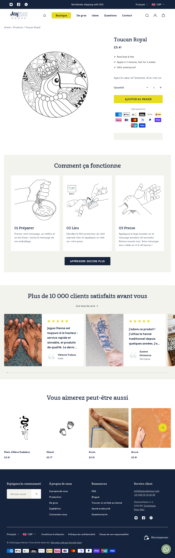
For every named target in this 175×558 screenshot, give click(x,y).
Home (7, 27)
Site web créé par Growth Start (66, 542)
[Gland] (66, 428)
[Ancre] (151, 428)
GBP (30, 534)
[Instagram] (11, 4)
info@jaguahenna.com (146, 491)
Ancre (134, 452)
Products (18, 27)
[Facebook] (18, 4)
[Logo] (19, 15)
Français (11, 534)
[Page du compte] (155, 15)
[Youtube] (26, 4)
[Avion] (109, 428)
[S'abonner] (36, 494)
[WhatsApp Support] (166, 549)
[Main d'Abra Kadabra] (24, 428)
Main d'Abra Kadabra (17, 452)
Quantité (119, 87)
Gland (50, 452)
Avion (92, 452)
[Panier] (163, 15)
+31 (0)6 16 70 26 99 (144, 494)
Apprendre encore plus (87, 261)
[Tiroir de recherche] (147, 15)
